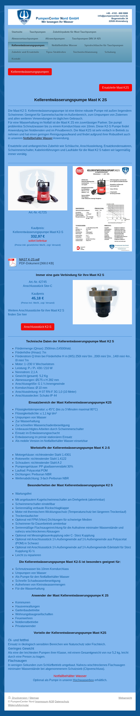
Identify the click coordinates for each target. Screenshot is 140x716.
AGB (51, 701)
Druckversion (19, 697)
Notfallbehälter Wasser (37, 138)
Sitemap (34, 697)
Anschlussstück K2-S (37, 326)
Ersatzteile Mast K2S (115, 87)
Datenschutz (62, 701)
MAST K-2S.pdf (29, 259)
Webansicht (125, 697)
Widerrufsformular (18, 705)
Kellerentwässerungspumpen (30, 71)
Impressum (41, 701)
